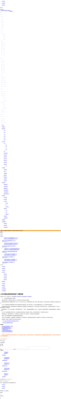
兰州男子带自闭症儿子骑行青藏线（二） (8, 262)
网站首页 (1, 230)
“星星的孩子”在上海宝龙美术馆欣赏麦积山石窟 (9, 251)
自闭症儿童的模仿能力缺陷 (8, 322)
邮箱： (15, 349)
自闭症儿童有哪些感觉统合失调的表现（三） (7, 327)
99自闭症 (5, 10)
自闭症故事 (5, 230)
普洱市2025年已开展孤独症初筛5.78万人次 (9, 240)
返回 (1, 231)
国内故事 (9, 230)
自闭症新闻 (29, 296)
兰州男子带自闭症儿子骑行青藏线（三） (8, 256)
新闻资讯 (19, 296)
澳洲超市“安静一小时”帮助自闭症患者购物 (7, 331)
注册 (2, 9)
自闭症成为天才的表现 (5, 329)
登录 (1, 9)
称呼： (1, 349)
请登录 (4, 340)
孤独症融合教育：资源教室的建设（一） (7, 328)
